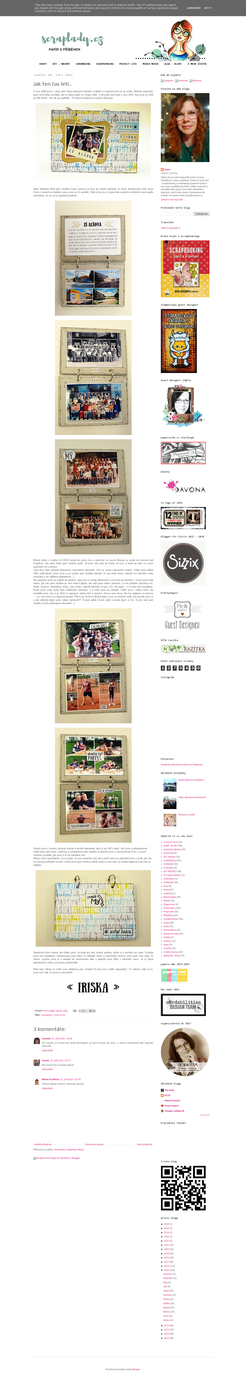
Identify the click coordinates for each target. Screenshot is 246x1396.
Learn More (194, 8)
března (167, 1311)
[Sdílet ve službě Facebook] (90, 1011)
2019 (167, 1253)
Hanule (45, 1060)
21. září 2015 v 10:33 (70, 1079)
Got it (208, 8)
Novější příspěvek (43, 1144)
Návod (167, 900)
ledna (166, 1320)
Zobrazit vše (204, 1115)
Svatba (167, 937)
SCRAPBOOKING (104, 64)
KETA (167, 1095)
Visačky (167, 948)
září (165, 1286)
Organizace (169, 904)
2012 (167, 1334)
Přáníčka (168, 915)
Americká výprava (172, 849)
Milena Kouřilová (50, 1079)
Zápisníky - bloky (172, 955)
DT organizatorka (172, 875)
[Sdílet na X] (87, 1011)
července (168, 1295)
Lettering (168, 893)
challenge (168, 882)
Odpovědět (47, 1050)
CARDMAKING (83, 64)
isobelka (46, 1038)
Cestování (168, 864)
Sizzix (166, 923)
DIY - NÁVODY (61, 64)
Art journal (169, 853)
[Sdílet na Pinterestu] (94, 1011)
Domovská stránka (94, 1144)
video (166, 944)
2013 (167, 1329)
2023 (167, 1236)
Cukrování (169, 868)
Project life (169, 911)
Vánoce (167, 941)
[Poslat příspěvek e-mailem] (74, 1011)
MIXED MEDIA (150, 64)
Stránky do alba (171, 933)
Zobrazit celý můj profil (172, 199)
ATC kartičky (170, 857)
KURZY (43, 64)
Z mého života (59, 1015)
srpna (166, 1290)
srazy (166, 926)
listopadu (168, 1278)
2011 (167, 1338)
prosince (167, 1274)
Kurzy (166, 889)
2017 (167, 1262)
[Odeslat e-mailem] (80, 1011)
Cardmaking (46, 1015)
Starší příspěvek (144, 1144)
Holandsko (169, 878)
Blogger (136, 1369)
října (165, 1282)
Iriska (167, 169)
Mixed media (170, 897)
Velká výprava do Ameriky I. (191, 780)
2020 (167, 1249)
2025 (167, 1228)
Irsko (166, 886)
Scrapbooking (170, 919)
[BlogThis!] (84, 1011)
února (166, 1316)
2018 (167, 1257)
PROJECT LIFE (128, 64)
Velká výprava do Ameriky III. (192, 797)
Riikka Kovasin (172, 1100)
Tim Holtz (169, 1090)
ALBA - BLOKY (173, 64)
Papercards (169, 908)
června (167, 1299)
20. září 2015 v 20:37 (60, 1060)
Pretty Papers (172, 1106)
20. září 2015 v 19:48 (62, 1038)
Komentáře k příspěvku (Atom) (69, 1149)
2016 (167, 1266)
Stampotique (170, 930)
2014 (167, 1325)
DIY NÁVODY (170, 871)
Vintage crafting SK (174, 1111)
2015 (167, 1270)
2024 (167, 1232)
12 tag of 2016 (171, 842)
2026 (167, 1224)
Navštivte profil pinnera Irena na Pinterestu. (182, 764)
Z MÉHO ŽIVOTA (197, 64)
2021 (167, 1245)
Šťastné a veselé (186, 815)
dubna (166, 1307)
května (166, 1303)
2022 (167, 1241)
